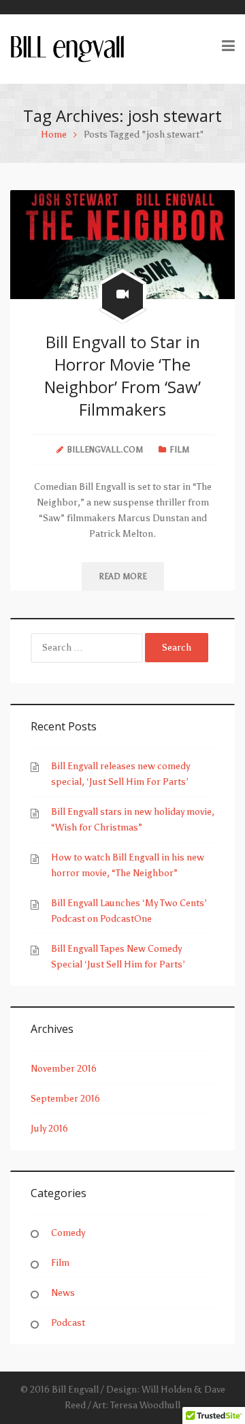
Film (179, 449)
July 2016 (49, 1128)
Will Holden (167, 1389)
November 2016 (64, 1068)
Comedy (68, 1233)
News (63, 1293)
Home (54, 134)
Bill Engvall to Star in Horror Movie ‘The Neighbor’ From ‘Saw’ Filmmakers (122, 375)
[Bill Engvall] (67, 48)
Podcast (68, 1323)
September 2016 (65, 1098)
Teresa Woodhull (145, 1405)
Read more (123, 576)
